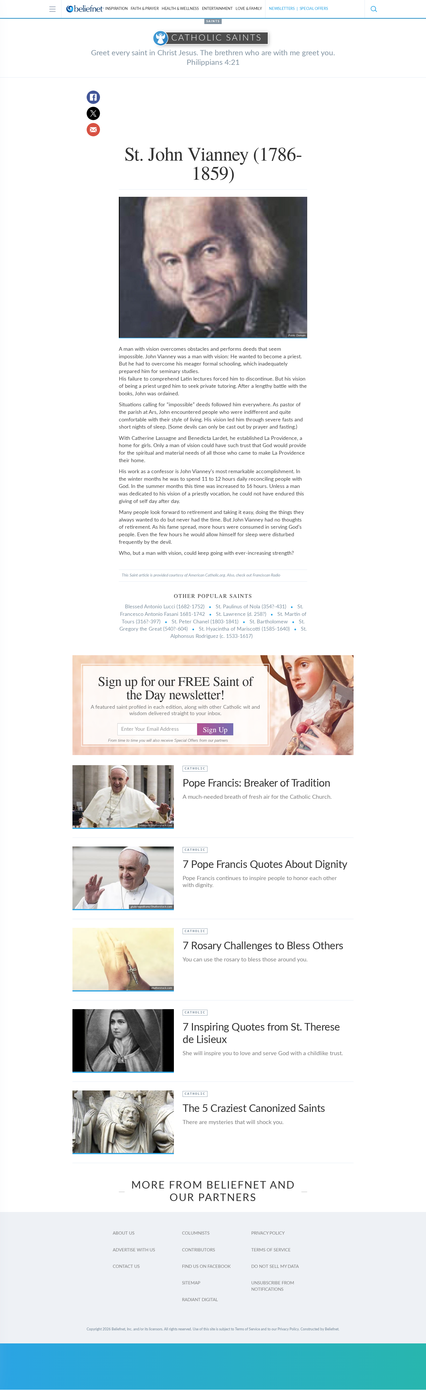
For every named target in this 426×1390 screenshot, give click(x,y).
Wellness (180, 9)
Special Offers (314, 9)
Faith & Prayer (145, 9)
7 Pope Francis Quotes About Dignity (265, 865)
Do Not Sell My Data (275, 1266)
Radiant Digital (200, 1300)
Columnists (196, 1233)
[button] (374, 9)
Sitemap (191, 1283)
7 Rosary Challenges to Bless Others (263, 946)
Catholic (195, 769)
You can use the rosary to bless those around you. (245, 960)
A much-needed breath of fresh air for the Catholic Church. (257, 797)
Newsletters (282, 9)
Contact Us (126, 1266)
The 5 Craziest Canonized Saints (254, 1108)
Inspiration (116, 9)
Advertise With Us (134, 1250)
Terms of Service (271, 1250)
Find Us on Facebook (206, 1266)
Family (249, 9)
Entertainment (217, 9)
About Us (123, 1233)
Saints (213, 21)
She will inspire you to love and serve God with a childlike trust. (263, 1053)
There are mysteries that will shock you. (233, 1122)
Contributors (198, 1250)
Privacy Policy (268, 1233)
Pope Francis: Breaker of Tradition (256, 783)
